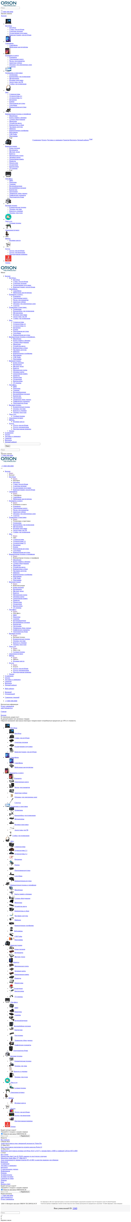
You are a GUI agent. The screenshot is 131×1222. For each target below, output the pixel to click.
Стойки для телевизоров (21, 318)
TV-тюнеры (17, 383)
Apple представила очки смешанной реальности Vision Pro (21, 1143)
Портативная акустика (21, 331)
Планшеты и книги (16, 294)
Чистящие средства (20, 350)
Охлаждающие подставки (22, 285)
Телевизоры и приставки (18, 307)
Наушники (17, 327)
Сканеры (16, 390)
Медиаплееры (18, 313)
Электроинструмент (16, 418)
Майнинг (16, 351)
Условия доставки (7, 1176)
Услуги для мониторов (21, 427)
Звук (11, 320)
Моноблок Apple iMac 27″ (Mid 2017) (14, 1158)
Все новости (5, 1140)
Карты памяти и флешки (21, 340)
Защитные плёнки (19, 302)
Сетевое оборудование (21, 342)
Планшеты (17, 296)
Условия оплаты (6, 1175)
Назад (11, 473)
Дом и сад (13, 414)
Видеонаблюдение (19, 392)
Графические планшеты (21, 401)
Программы (17, 359)
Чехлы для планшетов (20, 300)
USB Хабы (17, 357)
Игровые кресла (18, 421)
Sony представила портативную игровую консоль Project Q (21, 1147)
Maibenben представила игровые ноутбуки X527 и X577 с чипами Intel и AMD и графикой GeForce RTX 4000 (39, 1151)
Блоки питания (18, 363)
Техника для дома (19, 409)
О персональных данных (9, 1169)
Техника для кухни (19, 412)
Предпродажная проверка (22, 429)
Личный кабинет (11, 442)
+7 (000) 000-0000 (7, 12)
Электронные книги (20, 298)
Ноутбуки (13, 278)
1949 (75, 1208)
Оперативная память (20, 374)
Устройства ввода (19, 346)
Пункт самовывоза (7, 706)
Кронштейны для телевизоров (23, 311)
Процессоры (17, 377)
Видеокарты (17, 364)
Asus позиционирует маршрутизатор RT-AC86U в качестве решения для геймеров (29, 1160)
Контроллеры (18, 381)
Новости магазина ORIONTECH (14, 1134)
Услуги (12, 423)
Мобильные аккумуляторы (22, 292)
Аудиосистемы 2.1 (19, 324)
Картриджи (17, 396)
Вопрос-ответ (5, 1184)
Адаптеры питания (19, 283)
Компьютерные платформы (22, 353)
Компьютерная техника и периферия (22, 337)
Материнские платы (20, 370)
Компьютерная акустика (21, 335)
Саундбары (17, 333)
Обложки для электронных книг (24, 304)
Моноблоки (17, 339)
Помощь (4, 1173)
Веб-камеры (17, 355)
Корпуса (16, 368)
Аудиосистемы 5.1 (19, 326)
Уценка (11, 431)
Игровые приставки (20, 315)
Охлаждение (17, 379)
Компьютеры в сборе (20, 348)
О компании (9, 433)
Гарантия (8, 438)
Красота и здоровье (20, 410)
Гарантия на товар (7, 1178)
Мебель (12, 420)
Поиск (7, 446)
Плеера (15, 329)
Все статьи (4, 1154)
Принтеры (16, 388)
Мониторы (17, 344)
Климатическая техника (21, 407)
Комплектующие (15, 361)
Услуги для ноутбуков (20, 425)
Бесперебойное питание (21, 394)
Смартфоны (13, 289)
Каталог (8, 276)
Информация (5, 1171)
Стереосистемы (18, 322)
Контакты (8, 440)
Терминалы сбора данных (22, 399)
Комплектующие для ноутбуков (24, 287)
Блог (2, 1182)
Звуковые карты (18, 372)
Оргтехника (17, 398)
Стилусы (16, 305)
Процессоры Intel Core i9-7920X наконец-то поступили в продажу (24, 1156)
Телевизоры (17, 309)
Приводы (16, 375)
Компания (4, 1162)
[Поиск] (1, 10)
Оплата (7, 434)
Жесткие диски (18, 366)
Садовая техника (19, 416)
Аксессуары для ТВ (20, 316)
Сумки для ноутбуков (20, 281)
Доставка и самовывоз (13, 436)
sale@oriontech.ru (7, 708)
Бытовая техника (15, 405)
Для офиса (13, 385)
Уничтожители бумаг (20, 403)
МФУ (15, 386)
